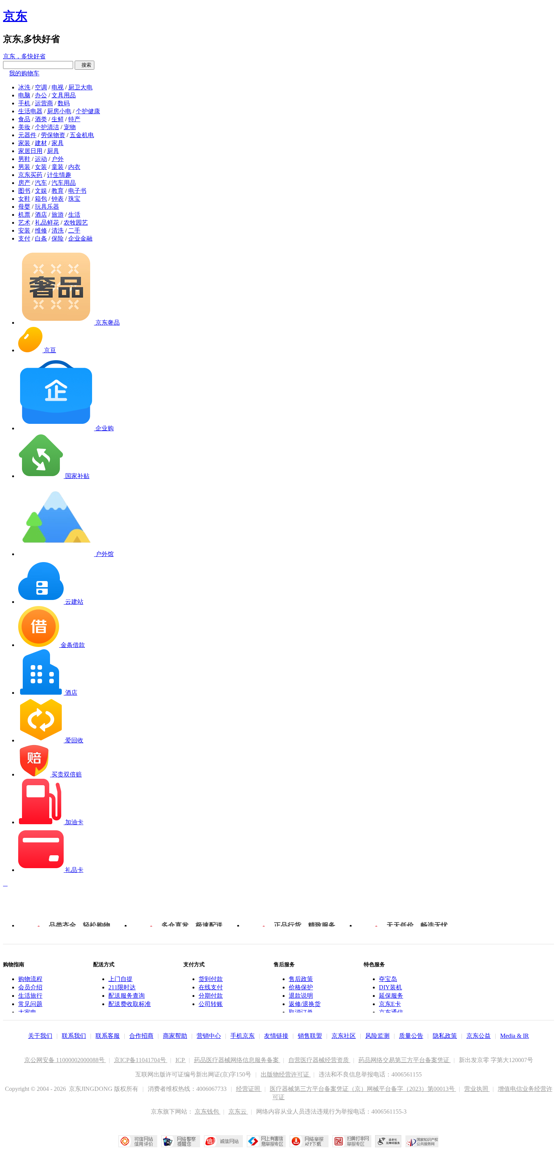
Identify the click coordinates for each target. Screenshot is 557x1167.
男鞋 (24, 159)
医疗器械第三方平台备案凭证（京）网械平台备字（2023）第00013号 (363, 1089)
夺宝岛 (388, 979)
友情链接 (276, 1036)
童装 (58, 167)
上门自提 (120, 979)
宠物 (70, 127)
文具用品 (64, 95)
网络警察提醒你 (180, 1141)
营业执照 (477, 1089)
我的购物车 (24, 73)
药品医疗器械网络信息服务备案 (237, 1060)
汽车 (41, 183)
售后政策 (301, 979)
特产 (74, 119)
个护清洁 (47, 127)
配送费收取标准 (129, 1004)
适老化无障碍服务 (388, 1141)
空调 (41, 87)
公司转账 (211, 1004)
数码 (64, 103)
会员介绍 (30, 987)
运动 (41, 159)
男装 (24, 167)
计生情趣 (59, 175)
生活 (74, 214)
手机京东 (242, 1036)
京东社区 (344, 1036)
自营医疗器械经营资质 (319, 1060)
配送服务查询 (126, 995)
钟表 (58, 198)
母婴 (24, 206)
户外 (58, 159)
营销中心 (209, 1036)
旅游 (58, 214)
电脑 (24, 95)
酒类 (41, 119)
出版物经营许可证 (286, 1074)
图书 (24, 190)
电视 (58, 87)
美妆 (24, 127)
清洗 (58, 230)
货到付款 (211, 979)
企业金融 (80, 238)
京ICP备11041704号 (140, 1060)
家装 (24, 143)
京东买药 (30, 175)
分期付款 (211, 995)
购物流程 (30, 979)
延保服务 (391, 995)
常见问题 (30, 1004)
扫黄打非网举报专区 (351, 1141)
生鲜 (58, 119)
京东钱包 (208, 1111)
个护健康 (88, 111)
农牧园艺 (76, 222)
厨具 (53, 151)
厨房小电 (59, 111)
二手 (74, 230)
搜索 (84, 65)
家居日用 (30, 151)
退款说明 (301, 995)
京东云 (238, 1111)
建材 (41, 143)
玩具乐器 (47, 206)
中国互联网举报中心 (266, 1141)
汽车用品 (64, 183)
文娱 (41, 190)
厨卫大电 (80, 87)
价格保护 (301, 987)
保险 (58, 238)
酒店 (41, 214)
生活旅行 (30, 995)
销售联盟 (310, 1036)
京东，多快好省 (24, 56)
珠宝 (74, 198)
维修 (41, 230)
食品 (24, 119)
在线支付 (211, 987)
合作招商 (141, 1036)
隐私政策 (445, 1036)
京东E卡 (390, 1004)
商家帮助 (175, 1036)
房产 (24, 183)
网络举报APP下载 (309, 1141)
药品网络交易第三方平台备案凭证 (404, 1060)
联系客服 (107, 1036)
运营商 (44, 103)
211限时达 (122, 987)
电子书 (77, 190)
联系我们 (74, 1036)
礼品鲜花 (47, 222)
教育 (58, 190)
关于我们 (40, 1036)
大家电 (27, 1012)
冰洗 (24, 87)
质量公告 (411, 1036)
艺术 (24, 222)
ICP (180, 1060)
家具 (58, 143)
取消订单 (301, 1012)
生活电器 (30, 111)
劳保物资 (53, 135)
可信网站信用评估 (137, 1141)
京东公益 (478, 1036)
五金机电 (82, 135)
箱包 (41, 198)
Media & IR (514, 1036)
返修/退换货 (305, 1004)
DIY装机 (390, 987)
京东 (15, 16)
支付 (24, 238)
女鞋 (24, 198)
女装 (41, 167)
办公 (41, 95)
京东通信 (391, 1012)
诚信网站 (223, 1141)
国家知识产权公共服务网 (422, 1141)
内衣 (74, 167)
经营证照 (249, 1089)
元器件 (27, 135)
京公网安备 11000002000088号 (65, 1060)
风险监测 (377, 1036)
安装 (24, 230)
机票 (24, 214)
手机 (24, 103)
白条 (41, 238)
